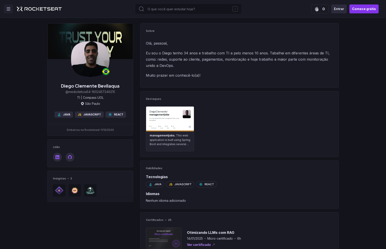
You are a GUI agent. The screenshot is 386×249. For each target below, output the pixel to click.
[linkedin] (57, 157)
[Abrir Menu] (8, 8)
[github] (69, 157)
